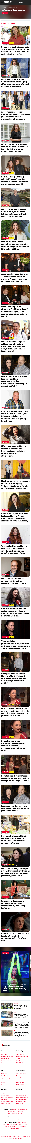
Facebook (4, 1134)
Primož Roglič (19, 1062)
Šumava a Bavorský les (7, 1097)
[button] (15, 35)
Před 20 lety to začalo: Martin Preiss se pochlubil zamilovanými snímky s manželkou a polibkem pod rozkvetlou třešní (14, 381)
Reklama (11, 1134)
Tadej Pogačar (19, 1060)
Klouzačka (11, 1118)
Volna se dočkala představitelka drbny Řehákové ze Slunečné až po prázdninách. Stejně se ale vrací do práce (15, 644)
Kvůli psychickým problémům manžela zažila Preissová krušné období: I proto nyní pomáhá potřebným (14, 839)
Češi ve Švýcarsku (5, 1099)
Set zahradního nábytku (21, 1118)
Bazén (11, 1116)
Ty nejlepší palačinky (21, 1073)
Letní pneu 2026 (20, 1093)
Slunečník (6, 1118)
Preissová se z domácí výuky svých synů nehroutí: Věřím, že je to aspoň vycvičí (15, 808)
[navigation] (2, 2)
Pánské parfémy (15, 1128)
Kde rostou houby (11, 1111)
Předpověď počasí (23, 1109)
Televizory (14, 1126)
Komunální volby (5, 1065)
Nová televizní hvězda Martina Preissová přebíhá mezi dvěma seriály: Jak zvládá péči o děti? (15, 778)
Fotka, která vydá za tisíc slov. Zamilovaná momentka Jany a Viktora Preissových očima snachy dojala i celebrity (14, 278)
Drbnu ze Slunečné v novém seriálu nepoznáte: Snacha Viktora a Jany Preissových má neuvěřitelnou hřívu (15, 612)
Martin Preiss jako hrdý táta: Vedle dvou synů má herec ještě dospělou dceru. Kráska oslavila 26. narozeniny (14, 213)
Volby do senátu (5, 1062)
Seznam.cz (21, 2)
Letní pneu (24, 1124)
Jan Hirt (18, 1058)
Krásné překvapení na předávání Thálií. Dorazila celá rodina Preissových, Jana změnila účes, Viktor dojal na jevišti (14, 311)
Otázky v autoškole (21, 1101)
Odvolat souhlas (26, 1136)
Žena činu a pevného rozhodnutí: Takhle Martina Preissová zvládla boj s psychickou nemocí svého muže (13, 746)
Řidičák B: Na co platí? (21, 1099)
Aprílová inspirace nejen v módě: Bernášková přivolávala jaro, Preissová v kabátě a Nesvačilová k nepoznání (15, 115)
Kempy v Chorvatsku (6, 1093)
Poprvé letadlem (5, 1095)
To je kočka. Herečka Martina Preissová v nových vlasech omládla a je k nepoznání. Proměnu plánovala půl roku (14, 549)
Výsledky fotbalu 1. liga (7, 1075)
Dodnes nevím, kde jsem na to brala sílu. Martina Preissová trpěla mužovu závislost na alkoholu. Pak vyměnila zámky (14, 517)
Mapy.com (14, 1109)
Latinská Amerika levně (7, 1101)
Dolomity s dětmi (5, 1103)
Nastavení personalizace (15, 1138)
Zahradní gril (13, 1120)
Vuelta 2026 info (20, 1054)
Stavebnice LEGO (7, 1124)
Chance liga (4, 1073)
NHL (2, 1084)
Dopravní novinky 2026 (22, 1097)
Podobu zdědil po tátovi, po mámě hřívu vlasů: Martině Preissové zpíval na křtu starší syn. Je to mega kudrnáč (14, 180)
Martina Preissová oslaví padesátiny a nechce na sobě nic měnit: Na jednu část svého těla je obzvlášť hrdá (15, 245)
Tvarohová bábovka (21, 1080)
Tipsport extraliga (5, 1078)
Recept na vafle (20, 1082)
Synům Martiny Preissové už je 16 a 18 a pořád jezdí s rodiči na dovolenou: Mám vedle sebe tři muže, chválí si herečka (15, 50)
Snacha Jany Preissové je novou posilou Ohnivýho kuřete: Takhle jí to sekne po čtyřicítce (14, 904)
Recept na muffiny (20, 1075)
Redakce (16, 1134)
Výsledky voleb (5, 1058)
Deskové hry (8, 1126)
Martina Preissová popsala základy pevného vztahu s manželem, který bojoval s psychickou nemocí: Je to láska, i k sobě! (13, 346)
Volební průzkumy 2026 (7, 1056)
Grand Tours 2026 (20, 1065)
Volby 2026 (4, 1054)
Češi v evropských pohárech (15, 1113)
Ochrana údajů (16, 1136)
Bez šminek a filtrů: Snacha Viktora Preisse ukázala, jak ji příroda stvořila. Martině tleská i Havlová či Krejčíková (15, 83)
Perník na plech (20, 1084)
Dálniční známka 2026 (21, 1095)
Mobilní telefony (22, 1122)
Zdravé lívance (19, 1078)
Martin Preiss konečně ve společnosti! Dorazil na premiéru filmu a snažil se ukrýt (15, 580)
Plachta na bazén (18, 1116)
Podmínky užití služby (6, 1136)
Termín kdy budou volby (7, 1060)
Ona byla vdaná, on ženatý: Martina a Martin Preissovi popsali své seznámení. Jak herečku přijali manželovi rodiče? (13, 678)
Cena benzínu (20, 1111)
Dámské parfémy (17, 1124)
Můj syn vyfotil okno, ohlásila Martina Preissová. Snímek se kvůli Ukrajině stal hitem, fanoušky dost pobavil (14, 148)
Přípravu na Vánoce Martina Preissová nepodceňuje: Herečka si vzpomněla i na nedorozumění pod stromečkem (13, 451)
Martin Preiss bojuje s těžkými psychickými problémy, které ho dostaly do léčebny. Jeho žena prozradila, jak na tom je (15, 872)
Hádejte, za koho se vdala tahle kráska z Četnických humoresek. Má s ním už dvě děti (15, 937)
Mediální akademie (24, 1134)
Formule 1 (3, 1082)
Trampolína (26, 1116)
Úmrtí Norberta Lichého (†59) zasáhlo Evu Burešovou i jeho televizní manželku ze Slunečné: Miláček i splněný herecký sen (14, 416)
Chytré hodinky (22, 1126)
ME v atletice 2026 (5, 1080)
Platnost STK (19, 1103)
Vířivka (19, 1120)
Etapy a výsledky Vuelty (22, 1056)
